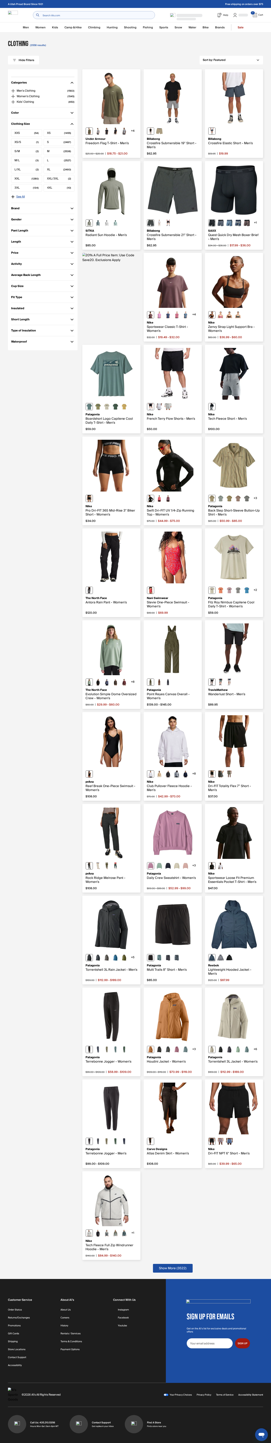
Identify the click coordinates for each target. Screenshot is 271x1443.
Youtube (122, 1325)
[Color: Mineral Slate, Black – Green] (124, 1233)
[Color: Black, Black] (159, 1049)
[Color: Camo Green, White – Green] (238, 314)
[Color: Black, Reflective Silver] (150, 498)
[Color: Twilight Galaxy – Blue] (106, 682)
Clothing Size (20, 125)
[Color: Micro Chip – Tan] (229, 682)
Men (26, 27)
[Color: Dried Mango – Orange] (150, 1049)
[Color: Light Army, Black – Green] (229, 774)
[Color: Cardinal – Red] (150, 590)
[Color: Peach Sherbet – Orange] (220, 590)
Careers (65, 1317)
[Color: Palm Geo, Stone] (238, 223)
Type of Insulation (23, 331)
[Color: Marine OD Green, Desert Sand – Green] (89, 131)
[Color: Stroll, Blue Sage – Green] (220, 498)
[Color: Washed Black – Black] (150, 1141)
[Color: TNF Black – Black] (89, 590)
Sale (241, 27)
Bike (206, 27)
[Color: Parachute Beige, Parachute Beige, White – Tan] (159, 774)
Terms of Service (225, 1395)
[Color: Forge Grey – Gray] (98, 1141)
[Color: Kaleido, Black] (168, 1049)
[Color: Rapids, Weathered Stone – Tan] (211, 498)
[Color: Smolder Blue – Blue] (98, 957)
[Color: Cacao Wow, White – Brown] (229, 314)
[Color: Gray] (150, 131)
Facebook (123, 1317)
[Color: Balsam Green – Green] (220, 682)
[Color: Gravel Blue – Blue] (98, 223)
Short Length (20, 320)
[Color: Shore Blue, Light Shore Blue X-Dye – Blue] (246, 590)
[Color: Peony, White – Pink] (220, 314)
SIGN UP (242, 1343)
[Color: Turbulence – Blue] (220, 223)
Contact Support (17, 1357)
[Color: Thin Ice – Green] (159, 865)
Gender (16, 220)
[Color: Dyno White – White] (106, 406)
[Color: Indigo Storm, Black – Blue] (229, 1141)
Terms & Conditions (71, 1341)
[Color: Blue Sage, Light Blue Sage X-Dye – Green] (89, 406)
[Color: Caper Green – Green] (124, 957)
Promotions (14, 1325)
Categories (19, 83)
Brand (16, 209)
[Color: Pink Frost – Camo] (185, 865)
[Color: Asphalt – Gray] (150, 223)
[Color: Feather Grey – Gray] (238, 590)
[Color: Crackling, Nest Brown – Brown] (238, 498)
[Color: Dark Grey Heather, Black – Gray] (211, 406)
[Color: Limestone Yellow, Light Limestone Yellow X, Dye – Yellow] (124, 406)
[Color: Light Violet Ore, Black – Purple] (220, 1141)
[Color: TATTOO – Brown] (150, 314)
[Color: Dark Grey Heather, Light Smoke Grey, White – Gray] (168, 406)
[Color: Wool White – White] (176, 865)
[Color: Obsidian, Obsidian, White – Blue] (185, 774)
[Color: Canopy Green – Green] (124, 1049)
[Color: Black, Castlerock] (106, 131)
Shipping (13, 1341)
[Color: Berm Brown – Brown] (159, 682)
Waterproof (19, 342)
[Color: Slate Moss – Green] (89, 682)
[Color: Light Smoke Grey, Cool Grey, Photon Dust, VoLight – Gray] (106, 1233)
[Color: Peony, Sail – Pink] (176, 314)
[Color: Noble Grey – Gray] (106, 957)
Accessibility (15, 1365)
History (64, 1325)
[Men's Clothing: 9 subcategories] (13, 91)
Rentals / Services (71, 1333)
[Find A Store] (134, 1424)
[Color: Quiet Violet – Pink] (229, 590)
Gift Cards (13, 1333)
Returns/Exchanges (19, 1317)
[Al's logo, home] (13, 15)
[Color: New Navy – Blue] (124, 1141)
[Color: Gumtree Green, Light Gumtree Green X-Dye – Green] (98, 406)
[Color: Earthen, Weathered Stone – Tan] (229, 498)
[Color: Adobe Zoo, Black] (246, 223)
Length (16, 242)
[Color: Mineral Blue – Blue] (211, 957)
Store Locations (16, 1349)
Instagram (123, 1309)
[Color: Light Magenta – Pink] (159, 314)
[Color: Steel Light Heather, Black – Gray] (124, 131)
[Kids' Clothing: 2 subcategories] (13, 102)
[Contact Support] (79, 1424)
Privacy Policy (204, 1395)
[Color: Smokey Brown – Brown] (115, 682)
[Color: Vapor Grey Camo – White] (106, 223)
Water (192, 27)
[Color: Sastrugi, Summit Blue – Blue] (176, 957)
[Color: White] (220, 865)
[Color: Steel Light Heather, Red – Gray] (98, 131)
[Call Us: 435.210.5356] (17, 1424)
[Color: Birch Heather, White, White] (159, 406)
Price (16, 254)
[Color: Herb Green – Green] (89, 223)
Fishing (148, 27)
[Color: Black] (168, 223)
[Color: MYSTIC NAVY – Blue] (168, 314)
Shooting (130, 27)
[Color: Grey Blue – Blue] (115, 865)
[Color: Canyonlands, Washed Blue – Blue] (229, 223)
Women (40, 27)
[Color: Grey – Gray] (220, 957)
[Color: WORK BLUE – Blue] (185, 314)
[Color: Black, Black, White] (150, 406)
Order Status (15, 1309)
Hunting (112, 27)
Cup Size (17, 287)
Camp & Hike (73, 27)
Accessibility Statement (250, 1395)
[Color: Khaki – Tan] (159, 131)
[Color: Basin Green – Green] (150, 682)
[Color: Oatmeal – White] (159, 223)
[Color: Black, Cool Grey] (211, 314)
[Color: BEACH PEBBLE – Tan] (98, 865)
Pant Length (19, 231)
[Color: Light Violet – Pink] (150, 865)
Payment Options (70, 1349)
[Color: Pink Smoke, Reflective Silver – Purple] (168, 498)
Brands (220, 27)
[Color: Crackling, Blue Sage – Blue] (246, 498)
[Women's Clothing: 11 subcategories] (13, 96)
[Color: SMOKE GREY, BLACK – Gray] (220, 774)
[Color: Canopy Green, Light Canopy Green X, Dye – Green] (115, 406)
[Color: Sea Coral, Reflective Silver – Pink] (159, 498)
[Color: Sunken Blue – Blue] (168, 682)
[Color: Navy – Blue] (211, 131)
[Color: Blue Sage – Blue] (159, 957)
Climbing (94, 27)
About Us (66, 1309)
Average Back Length (26, 276)
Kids (55, 27)
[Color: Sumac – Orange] (124, 682)
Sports (163, 27)
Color (16, 113)
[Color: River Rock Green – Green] (106, 1049)
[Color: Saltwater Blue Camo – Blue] (115, 223)
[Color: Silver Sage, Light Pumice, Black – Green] (115, 1233)
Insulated (17, 309)
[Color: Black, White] (115, 131)
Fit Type (16, 298)
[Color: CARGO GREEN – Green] (106, 865)
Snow (178, 27)
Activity (16, 265)
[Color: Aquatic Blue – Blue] (115, 957)
